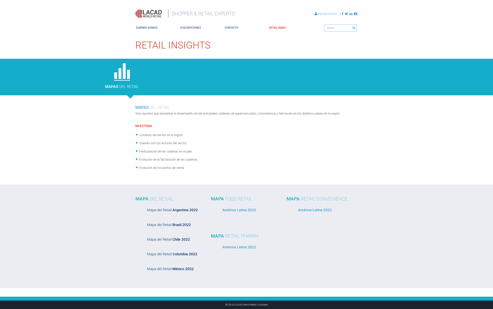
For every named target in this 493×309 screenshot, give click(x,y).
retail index (277, 27)
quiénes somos (146, 27)
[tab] (122, 76)
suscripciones (190, 27)
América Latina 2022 (239, 210)
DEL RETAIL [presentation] (122, 86)
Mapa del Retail (172, 210)
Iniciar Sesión (327, 14)
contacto (231, 27)
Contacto (263, 304)
